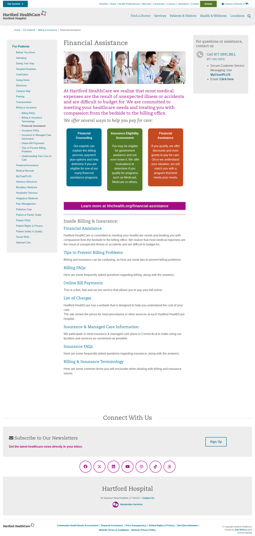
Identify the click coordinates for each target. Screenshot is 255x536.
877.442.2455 (215, 59)
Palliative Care (24, 209)
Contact (195, 4)
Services (160, 16)
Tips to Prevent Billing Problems (93, 253)
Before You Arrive (25, 52)
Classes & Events (233, 4)
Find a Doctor (140, 16)
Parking (20, 96)
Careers (171, 4)
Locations (237, 16)
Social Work (22, 236)
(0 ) (246, 4)
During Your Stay (25, 63)
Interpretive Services (131, 504)
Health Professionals (129, 4)
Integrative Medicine (27, 198)
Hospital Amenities (26, 69)
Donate (208, 4)
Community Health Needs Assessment (77, 525)
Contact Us (148, 498)
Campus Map (23, 91)
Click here (227, 79)
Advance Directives (26, 181)
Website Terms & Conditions (114, 530)
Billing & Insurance (47, 30)
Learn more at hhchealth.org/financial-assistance (124, 206)
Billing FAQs (28, 113)
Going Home (22, 80)
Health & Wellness (213, 16)
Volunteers (183, 4)
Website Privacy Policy (143, 530)
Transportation (24, 102)
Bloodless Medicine (26, 187)
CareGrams (159, 4)
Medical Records (25, 170)
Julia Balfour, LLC (243, 530)
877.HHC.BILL (225, 54)
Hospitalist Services (27, 192)
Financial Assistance (34, 125)
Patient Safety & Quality (29, 231)
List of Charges (77, 298)
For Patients (29, 30)
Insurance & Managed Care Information (101, 327)
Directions (21, 85)
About (113, 4)
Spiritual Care (23, 242)
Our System (14, 4)
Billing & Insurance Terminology (94, 362)
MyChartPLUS (24, 176)
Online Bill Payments (33, 143)
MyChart (146, 4)
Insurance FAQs (30, 130)
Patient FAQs (23, 220)
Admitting (21, 58)
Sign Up (216, 441)
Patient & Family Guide (28, 214)
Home (17, 30)
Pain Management (26, 203)
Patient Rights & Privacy (29, 225)
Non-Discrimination (187, 525)
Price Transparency (135, 525)
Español (103, 4)
